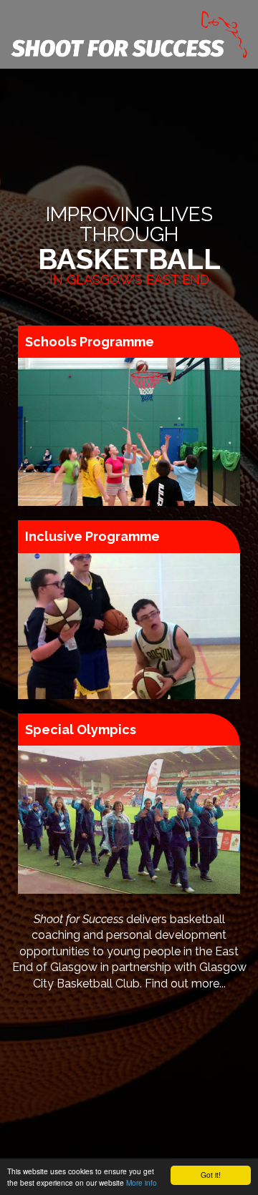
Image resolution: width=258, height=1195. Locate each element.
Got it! (211, 1174)
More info (141, 1182)
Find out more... (185, 983)
